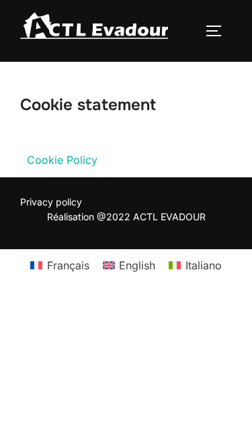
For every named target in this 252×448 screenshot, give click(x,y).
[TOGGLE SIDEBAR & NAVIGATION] (218, 31)
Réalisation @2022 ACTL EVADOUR (126, 216)
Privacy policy (51, 202)
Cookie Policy (62, 160)
